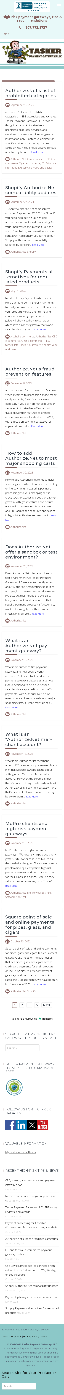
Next (46, 1005)
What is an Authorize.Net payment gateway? (27, 645)
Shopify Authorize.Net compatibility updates (30, 190)
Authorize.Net (18, 159)
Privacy (35, 1337)
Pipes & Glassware (21, 167)
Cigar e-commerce (29, 163)
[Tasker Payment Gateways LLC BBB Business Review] (32, 6)
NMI (49, 892)
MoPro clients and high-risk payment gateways (26, 828)
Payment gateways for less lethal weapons (31, 1297)
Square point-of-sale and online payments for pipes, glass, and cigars (29, 924)
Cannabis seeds (36, 159)
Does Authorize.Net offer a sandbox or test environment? (31, 552)
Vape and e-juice (42, 167)
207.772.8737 (36, 27)
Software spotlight (15, 897)
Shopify (31, 251)
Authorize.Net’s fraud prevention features (30, 371)
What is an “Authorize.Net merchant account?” (28, 739)
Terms (44, 1337)
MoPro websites (36, 892)
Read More (37, 152)
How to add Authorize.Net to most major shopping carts (31, 458)
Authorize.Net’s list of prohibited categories (30, 93)
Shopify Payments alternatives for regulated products (29, 277)
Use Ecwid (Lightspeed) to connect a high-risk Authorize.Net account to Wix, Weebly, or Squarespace (30, 1270)
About (18, 1337)
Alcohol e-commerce (22, 336)
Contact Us (8, 1337)
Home (26, 1337)
